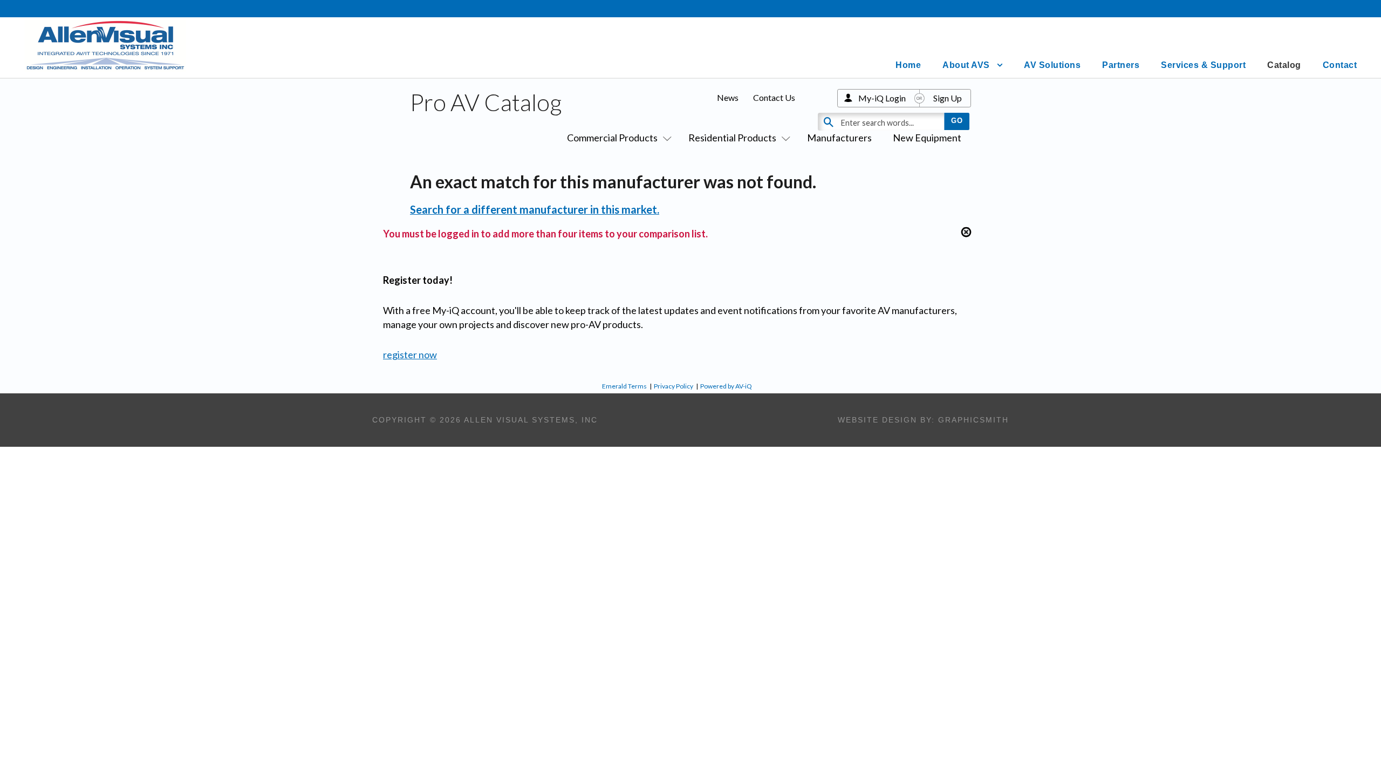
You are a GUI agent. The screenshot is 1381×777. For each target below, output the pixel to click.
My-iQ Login (882, 98)
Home (908, 65)
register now (410, 354)
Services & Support (1203, 65)
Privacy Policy (673, 386)
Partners (1120, 65)
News (728, 97)
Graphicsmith (973, 419)
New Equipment (927, 138)
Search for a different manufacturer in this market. (534, 209)
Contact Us (774, 97)
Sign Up (947, 98)
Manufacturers (839, 138)
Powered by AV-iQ (726, 386)
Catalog (1284, 65)
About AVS (966, 65)
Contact (1340, 65)
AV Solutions (1052, 65)
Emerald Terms (624, 386)
